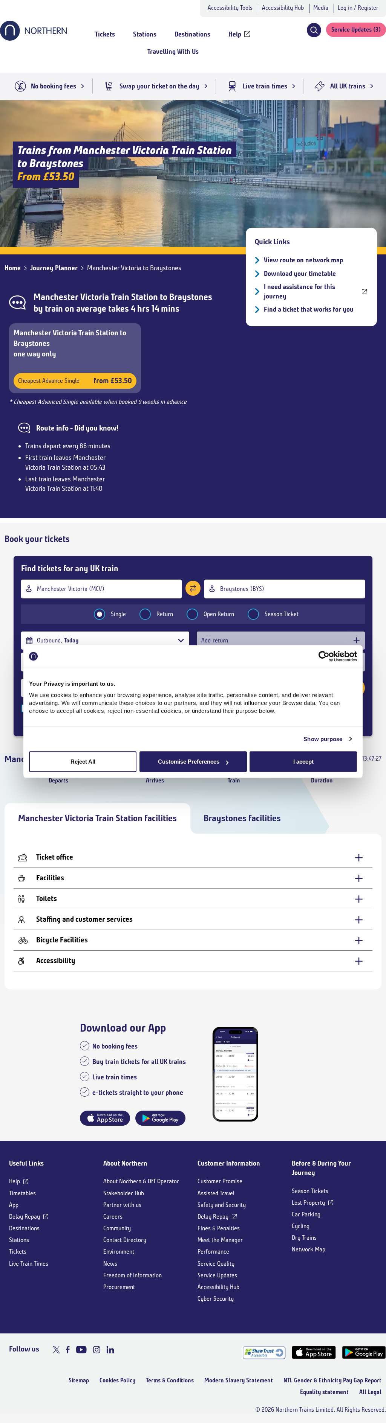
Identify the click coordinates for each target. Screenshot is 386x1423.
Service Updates (217, 1275)
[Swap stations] (193, 588)
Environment (118, 1251)
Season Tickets (310, 1191)
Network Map (308, 1249)
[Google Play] (364, 1352)
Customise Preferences (188, 761)
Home (13, 268)
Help (14, 1181)
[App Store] (314, 1352)
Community (117, 1228)
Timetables (22, 1193)
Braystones (190, 297)
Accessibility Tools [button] (230, 7)
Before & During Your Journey (321, 1168)
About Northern (125, 1163)
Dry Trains (304, 1237)
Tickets (17, 1251)
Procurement (119, 1287)
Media (320, 7)
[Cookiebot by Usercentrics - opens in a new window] (324, 656)
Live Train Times (28, 1263)
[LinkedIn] (110, 1349)
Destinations (24, 1228)
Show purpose (322, 739)
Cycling (300, 1226)
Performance (213, 1251)
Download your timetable (300, 273)
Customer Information (229, 1163)
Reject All (82, 761)
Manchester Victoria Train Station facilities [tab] (97, 818)
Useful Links (26, 1163)
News (110, 1263)
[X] (56, 1349)
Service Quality (216, 1263)
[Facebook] (68, 1349)
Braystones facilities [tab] (242, 818)
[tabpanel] (193, 911)
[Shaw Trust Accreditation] (264, 1352)
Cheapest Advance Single (75, 380)
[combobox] (101, 589)
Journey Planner (54, 268)
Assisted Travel (216, 1193)
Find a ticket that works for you (309, 309)
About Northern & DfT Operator (141, 1181)
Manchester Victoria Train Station (96, 297)
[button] (314, 30)
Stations (19, 1239)
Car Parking (306, 1214)
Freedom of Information (132, 1275)
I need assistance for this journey (299, 291)
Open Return (219, 614)
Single (118, 614)
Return (164, 614)
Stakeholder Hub (123, 1193)
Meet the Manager (220, 1239)
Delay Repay (24, 1216)
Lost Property (308, 1202)
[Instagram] (96, 1349)
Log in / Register (358, 7)
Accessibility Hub (283, 7)
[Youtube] (81, 1349)
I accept (303, 761)
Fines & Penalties (219, 1228)
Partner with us (122, 1204)
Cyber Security (216, 1298)
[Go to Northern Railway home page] (33, 38)
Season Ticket (282, 614)
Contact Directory (124, 1239)
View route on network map (303, 260)
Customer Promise (220, 1181)
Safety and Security (222, 1204)
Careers (113, 1216)
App (13, 1204)
